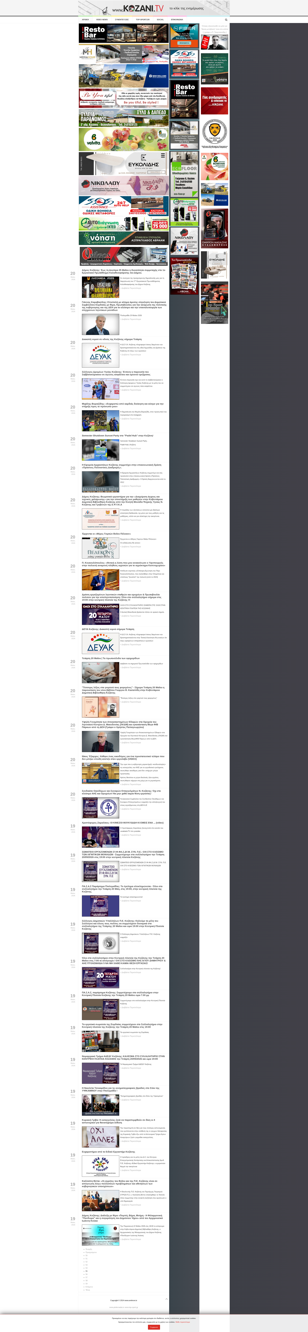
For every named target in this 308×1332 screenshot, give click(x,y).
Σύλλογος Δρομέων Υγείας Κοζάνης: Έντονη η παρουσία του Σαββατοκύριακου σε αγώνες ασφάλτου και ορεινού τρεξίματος (116, 373)
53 (86, 1265)
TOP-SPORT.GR (143, 20)
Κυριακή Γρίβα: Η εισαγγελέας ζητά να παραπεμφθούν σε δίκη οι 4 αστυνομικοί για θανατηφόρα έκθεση (118, 1121)
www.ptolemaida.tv (116, 1307)
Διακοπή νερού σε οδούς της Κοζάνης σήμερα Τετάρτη (112, 339)
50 (86, 1255)
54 (86, 1268)
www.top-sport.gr (131, 1307)
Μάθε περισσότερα (183, 1322)
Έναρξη (89, 1249)
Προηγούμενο (91, 1252)
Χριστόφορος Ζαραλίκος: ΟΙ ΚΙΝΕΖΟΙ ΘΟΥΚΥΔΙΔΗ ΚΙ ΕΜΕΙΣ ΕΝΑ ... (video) (123, 822)
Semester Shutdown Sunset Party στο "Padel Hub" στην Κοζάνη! (117, 435)
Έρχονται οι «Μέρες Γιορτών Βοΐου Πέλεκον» (106, 533)
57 (86, 1277)
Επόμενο (89, 1287)
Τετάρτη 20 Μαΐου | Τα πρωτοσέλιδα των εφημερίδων (111, 658)
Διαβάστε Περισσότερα (131, 288)
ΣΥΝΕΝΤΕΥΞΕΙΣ (122, 20)
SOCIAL (160, 20)
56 (86, 1274)
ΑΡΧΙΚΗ (85, 20)
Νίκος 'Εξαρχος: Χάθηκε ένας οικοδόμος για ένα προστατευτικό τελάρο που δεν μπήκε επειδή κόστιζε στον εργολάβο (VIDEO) (123, 757)
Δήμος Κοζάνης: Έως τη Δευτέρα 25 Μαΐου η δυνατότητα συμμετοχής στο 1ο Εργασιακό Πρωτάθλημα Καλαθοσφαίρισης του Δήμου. (123, 271)
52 (86, 1262)
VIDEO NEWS (102, 20)
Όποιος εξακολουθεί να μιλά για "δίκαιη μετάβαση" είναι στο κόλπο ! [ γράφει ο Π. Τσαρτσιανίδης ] (214, 29)
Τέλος (88, 1290)
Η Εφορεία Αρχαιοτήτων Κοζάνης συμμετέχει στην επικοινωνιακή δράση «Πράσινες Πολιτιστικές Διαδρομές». (121, 466)
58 (86, 1281)
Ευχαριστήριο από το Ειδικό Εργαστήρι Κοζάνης (108, 1151)
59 (86, 1284)
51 (86, 1259)
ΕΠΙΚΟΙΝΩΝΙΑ (177, 20)
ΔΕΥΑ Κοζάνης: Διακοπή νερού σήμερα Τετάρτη (108, 629)
